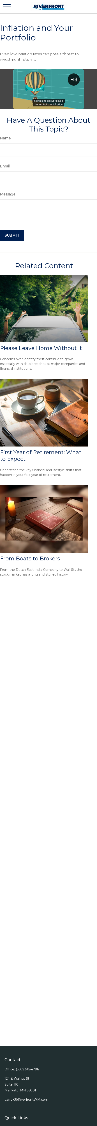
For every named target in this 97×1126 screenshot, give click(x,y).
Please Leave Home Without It (41, 348)
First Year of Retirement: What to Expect (40, 455)
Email (5, 166)
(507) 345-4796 (27, 1069)
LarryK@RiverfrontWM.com (26, 1100)
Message (8, 194)
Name (5, 138)
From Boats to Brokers (30, 558)
